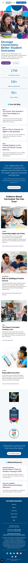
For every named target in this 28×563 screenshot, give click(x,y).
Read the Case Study (14, 187)
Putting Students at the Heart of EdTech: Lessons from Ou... (12, 147)
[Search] (14, 3)
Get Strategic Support (14, 453)
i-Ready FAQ (14, 517)
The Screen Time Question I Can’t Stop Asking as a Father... (13, 113)
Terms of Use (17, 533)
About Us (14, 504)
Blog (14, 520)
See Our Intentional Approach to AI (10, 383)
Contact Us (14, 510)
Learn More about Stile (7, 340)
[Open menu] (3, 2)
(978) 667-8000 (17, 531)
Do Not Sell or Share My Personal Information (14, 534)
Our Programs (6, 63)
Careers (14, 507)
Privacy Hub (10, 533)
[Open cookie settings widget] (2, 560)
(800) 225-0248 (17, 529)
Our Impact (16, 63)
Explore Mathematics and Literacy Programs (12, 246)
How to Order (14, 513)
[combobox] (10, 2)
